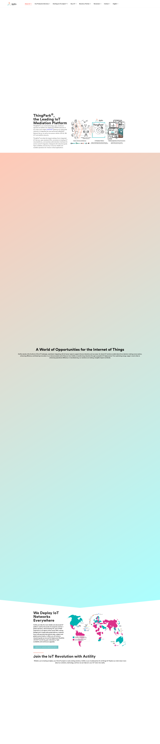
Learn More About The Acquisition (31, 42)
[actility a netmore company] (12, 4)
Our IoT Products (23, 90)
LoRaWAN (49, 129)
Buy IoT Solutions (39, 90)
